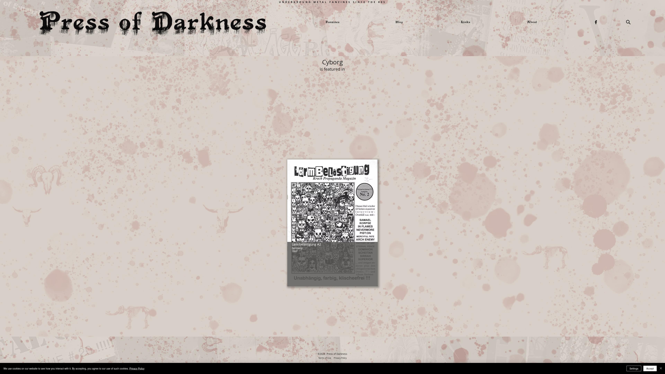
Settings (633, 368)
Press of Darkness (337, 353)
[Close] (661, 368)
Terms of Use (324, 358)
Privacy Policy (340, 358)
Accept (650, 368)
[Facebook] (595, 22)
